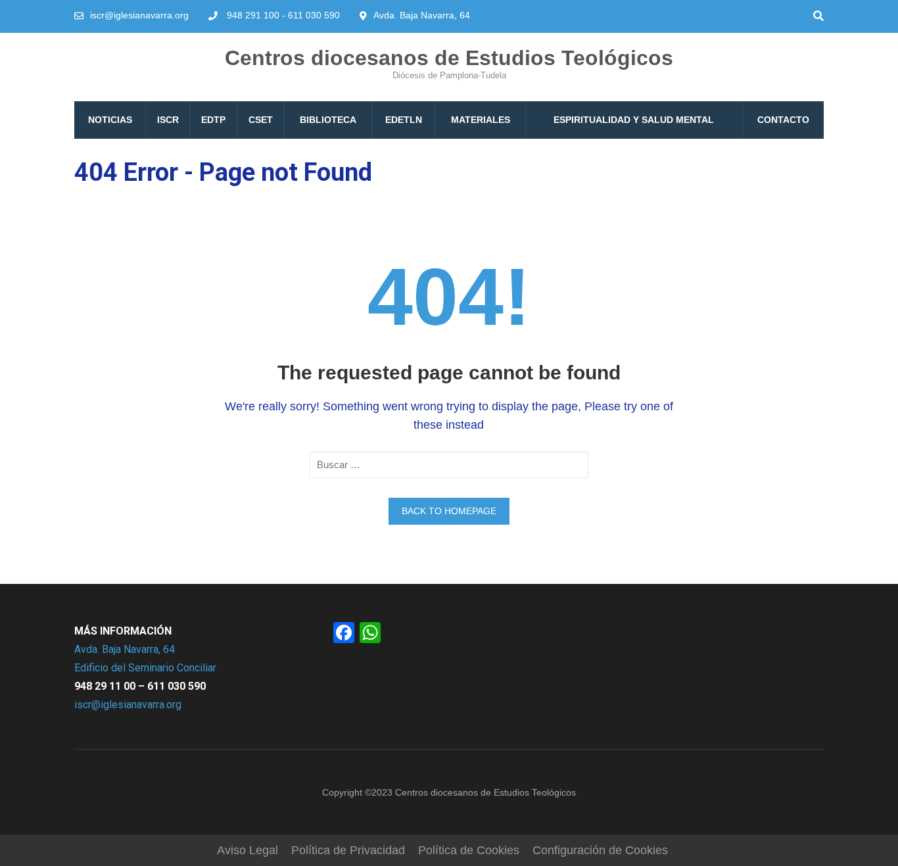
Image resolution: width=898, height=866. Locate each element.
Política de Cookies (468, 850)
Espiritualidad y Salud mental (634, 119)
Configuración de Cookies (600, 850)
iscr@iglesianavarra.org (139, 15)
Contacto (783, 119)
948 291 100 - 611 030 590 (283, 15)
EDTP (213, 119)
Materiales (480, 119)
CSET (260, 119)
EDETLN (403, 119)
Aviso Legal (247, 850)
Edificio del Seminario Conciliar (145, 668)
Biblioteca (328, 119)
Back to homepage (449, 511)
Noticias (110, 119)
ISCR (168, 119)
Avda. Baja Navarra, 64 (124, 649)
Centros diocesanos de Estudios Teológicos (449, 58)
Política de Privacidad (348, 850)
